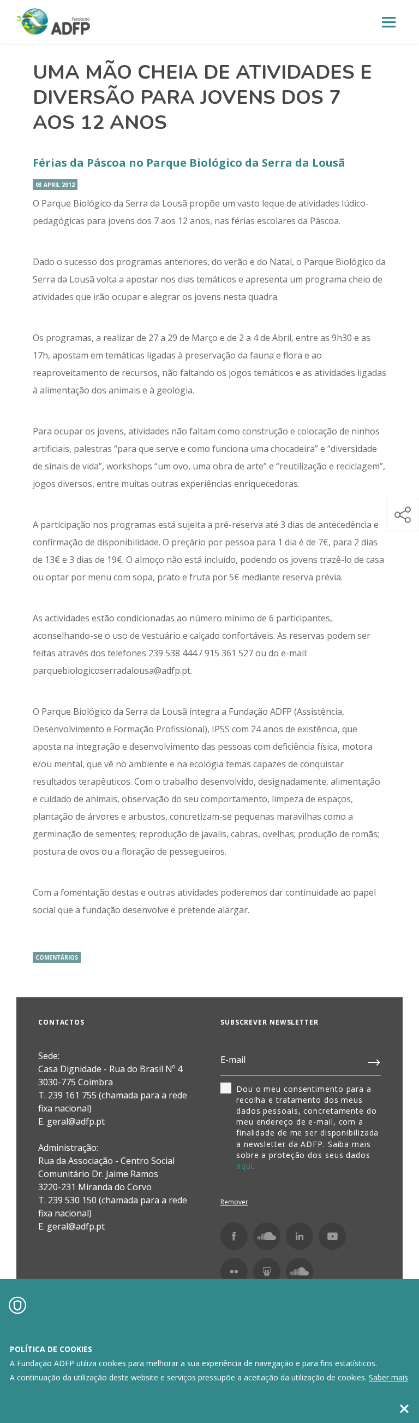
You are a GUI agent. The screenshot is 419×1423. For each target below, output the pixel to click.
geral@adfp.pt (76, 1226)
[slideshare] (266, 1271)
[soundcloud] (299, 1271)
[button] (402, 514)
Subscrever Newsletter (269, 1022)
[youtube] (332, 1236)
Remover (234, 1202)
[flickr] (234, 1271)
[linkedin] (299, 1236)
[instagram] (266, 1236)
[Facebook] (234, 1236)
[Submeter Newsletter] (374, 1060)
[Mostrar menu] (389, 22)
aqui (244, 1166)
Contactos (61, 1022)
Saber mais (388, 1377)
